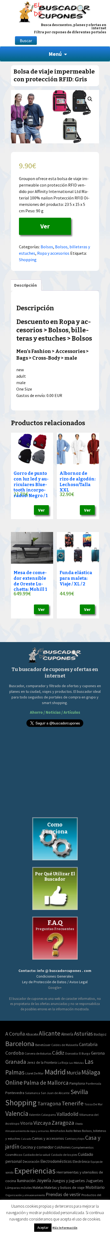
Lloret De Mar (34, 1073)
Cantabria (88, 1044)
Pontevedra (14, 1092)
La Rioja (63, 1063)
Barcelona (19, 1043)
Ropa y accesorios (53, 253)
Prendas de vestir (63, 1194)
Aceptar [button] (42, 1227)
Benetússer (42, 1045)
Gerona (98, 1053)
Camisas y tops (74, 1139)
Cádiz (58, 1052)
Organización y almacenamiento (25, 1195)
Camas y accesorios (48, 1138)
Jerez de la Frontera (42, 1062)
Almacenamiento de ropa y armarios (27, 1131)
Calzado (26, 1139)
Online (14, 1082)
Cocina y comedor (37, 1147)
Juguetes (94, 1180)
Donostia (71, 1053)
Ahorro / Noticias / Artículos (55, 712)
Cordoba (14, 1053)
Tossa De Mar (93, 1104)
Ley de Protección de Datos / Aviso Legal (55, 981)
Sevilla (79, 1092)
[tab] (25, 285)
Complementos (82, 1147)
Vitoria (26, 1123)
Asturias (83, 1033)
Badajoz (100, 1034)
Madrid (55, 1072)
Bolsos (47, 246)
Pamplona (77, 1083)
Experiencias (35, 1171)
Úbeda (79, 1123)
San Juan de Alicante (55, 1093)
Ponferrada (93, 1083)
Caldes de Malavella (64, 1045)
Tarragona (49, 1103)
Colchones (62, 1147)
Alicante (49, 1033)
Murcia (73, 1072)
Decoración (31, 1161)
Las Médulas (76, 1063)
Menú (55, 53)
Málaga (90, 1072)
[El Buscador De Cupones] (55, 11)
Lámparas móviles (18, 1188)
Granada (15, 1061)
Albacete (32, 1034)
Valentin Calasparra (42, 1115)
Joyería (43, 1180)
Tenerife (73, 1103)
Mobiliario (95, 1187)
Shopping (28, 259)
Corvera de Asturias (38, 1053)
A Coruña (15, 1033)
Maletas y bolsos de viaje (64, 1187)
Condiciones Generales (54, 976)
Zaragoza (63, 1122)
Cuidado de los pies (64, 1155)
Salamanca (32, 1093)
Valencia (16, 1113)
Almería (67, 1034)
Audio (69, 1131)
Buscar (26, 40)
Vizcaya (42, 1122)
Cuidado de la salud (36, 1155)
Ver (45, 226)
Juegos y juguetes (68, 1180)
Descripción (25, 285)
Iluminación (26, 1180)
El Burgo (84, 1053)
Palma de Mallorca (46, 1082)
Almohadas (57, 1131)
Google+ (55, 987)
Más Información (64, 1228)
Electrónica (81, 1161)
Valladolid (67, 1114)
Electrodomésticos (56, 1161)
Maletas (38, 1187)
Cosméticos (13, 1155)
